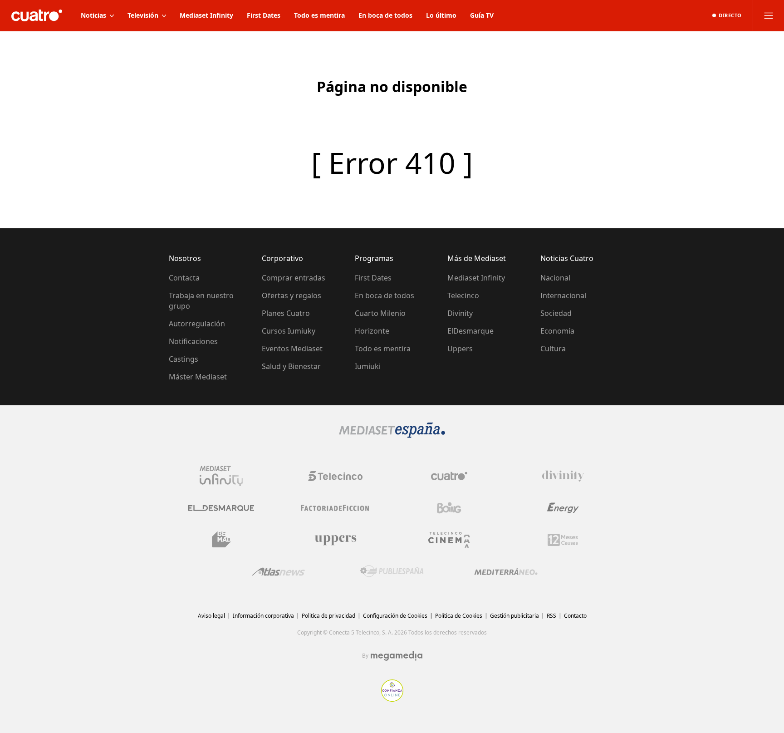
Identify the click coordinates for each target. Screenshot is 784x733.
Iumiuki (368, 366)
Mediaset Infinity (476, 278)
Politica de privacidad (328, 616)
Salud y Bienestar (291, 366)
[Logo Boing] (449, 508)
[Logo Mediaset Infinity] (221, 476)
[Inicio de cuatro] (37, 15)
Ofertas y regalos (291, 295)
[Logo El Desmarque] (221, 508)
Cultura (553, 349)
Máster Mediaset (198, 377)
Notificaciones (193, 341)
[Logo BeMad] (221, 539)
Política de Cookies (458, 616)
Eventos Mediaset (292, 349)
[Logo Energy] (563, 508)
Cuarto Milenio (380, 313)
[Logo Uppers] (335, 539)
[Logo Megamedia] (396, 656)
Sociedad (556, 313)
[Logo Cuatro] (449, 476)
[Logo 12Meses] (563, 540)
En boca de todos (384, 295)
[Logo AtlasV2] (278, 571)
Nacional (555, 278)
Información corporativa (263, 616)
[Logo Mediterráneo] (506, 571)
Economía (557, 331)
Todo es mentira (383, 349)
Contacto (575, 616)
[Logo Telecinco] (335, 476)
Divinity (460, 313)
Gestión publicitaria (514, 616)
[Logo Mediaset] (392, 435)
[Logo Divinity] (563, 476)
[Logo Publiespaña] (392, 571)
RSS (551, 616)
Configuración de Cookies (395, 616)
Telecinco (463, 295)
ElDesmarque (470, 331)
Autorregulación (197, 324)
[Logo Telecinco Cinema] (449, 539)
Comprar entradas (293, 278)
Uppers (460, 349)
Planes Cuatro (286, 313)
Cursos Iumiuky (288, 331)
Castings (183, 359)
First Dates (373, 278)
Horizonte (372, 331)
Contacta (184, 278)
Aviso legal (211, 616)
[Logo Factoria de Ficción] (335, 508)
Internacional (563, 295)
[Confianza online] (392, 699)
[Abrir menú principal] (768, 15)
